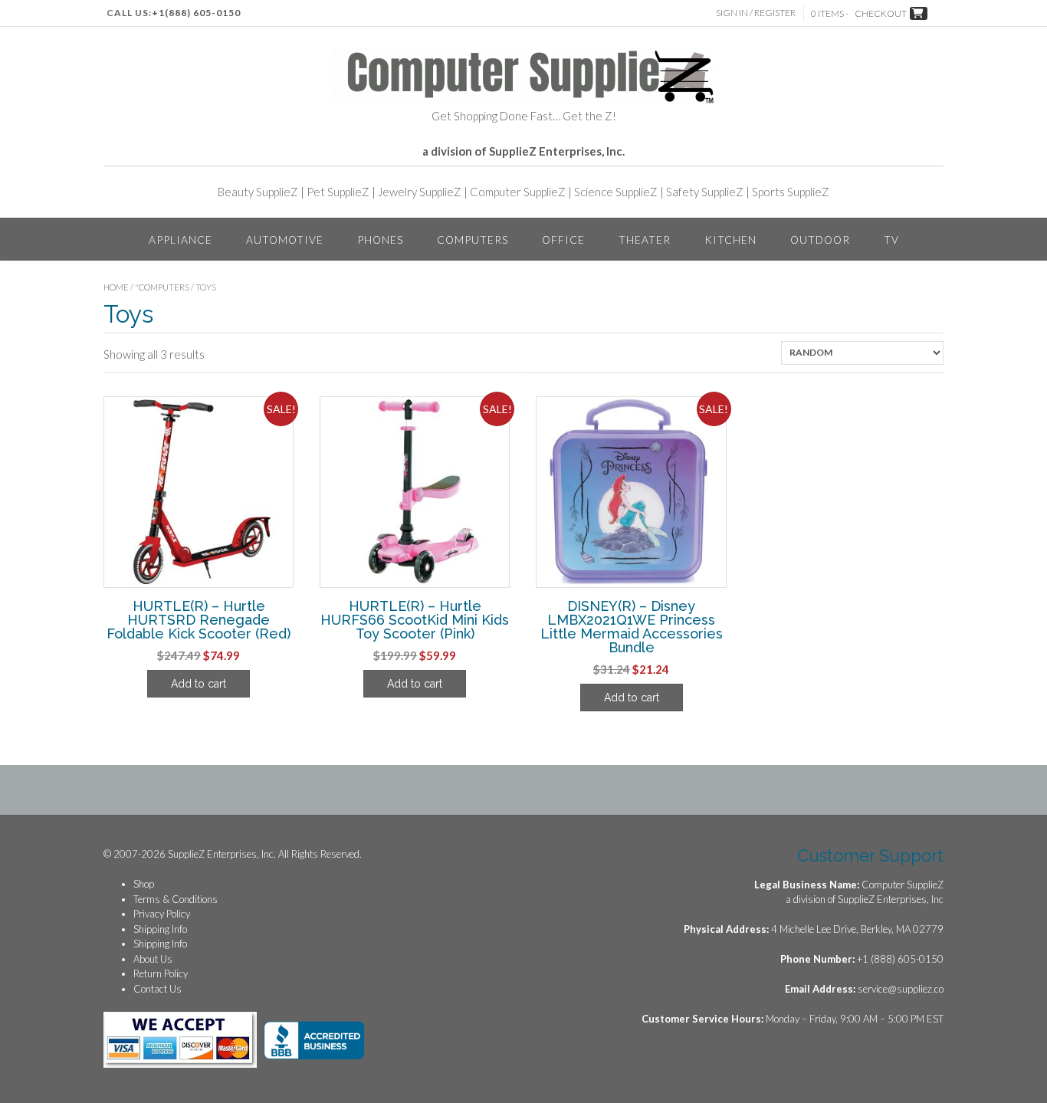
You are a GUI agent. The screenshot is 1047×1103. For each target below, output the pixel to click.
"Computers (162, 287)
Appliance (180, 239)
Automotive (284, 239)
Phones (380, 239)
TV (891, 239)
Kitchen (730, 239)
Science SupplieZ (616, 192)
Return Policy (160, 973)
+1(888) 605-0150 (196, 12)
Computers (472, 239)
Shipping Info (160, 929)
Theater (645, 239)
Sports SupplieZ (790, 192)
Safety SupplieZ (704, 192)
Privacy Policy (161, 914)
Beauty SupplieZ (258, 192)
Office (563, 239)
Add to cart (198, 684)
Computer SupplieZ (518, 192)
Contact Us (157, 989)
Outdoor (820, 239)
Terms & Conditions (175, 899)
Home (116, 287)
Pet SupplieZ (338, 192)
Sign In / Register (756, 12)
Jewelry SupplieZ (419, 192)
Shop (143, 884)
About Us (152, 959)
